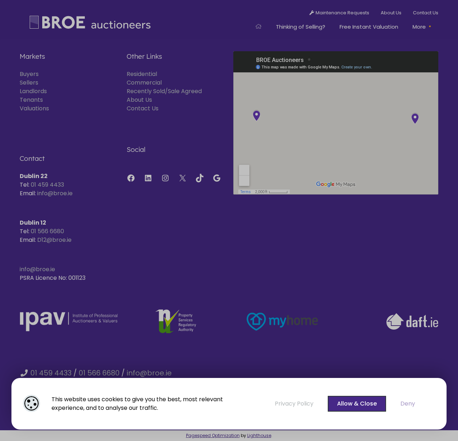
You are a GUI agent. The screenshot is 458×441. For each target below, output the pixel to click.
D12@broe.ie (54, 240)
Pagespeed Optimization (213, 435)
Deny (407, 403)
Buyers (29, 74)
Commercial (144, 82)
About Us (139, 100)
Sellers (29, 82)
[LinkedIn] (148, 178)
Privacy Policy (294, 403)
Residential (142, 74)
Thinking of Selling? (300, 26)
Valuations (34, 108)
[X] (182, 178)
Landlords (33, 91)
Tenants (31, 100)
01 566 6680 (47, 231)
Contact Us (143, 108)
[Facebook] (131, 178)
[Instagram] (165, 178)
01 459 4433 (47, 185)
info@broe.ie (55, 193)
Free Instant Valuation (369, 26)
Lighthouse (259, 435)
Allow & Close (357, 403)
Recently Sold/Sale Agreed (164, 91)
